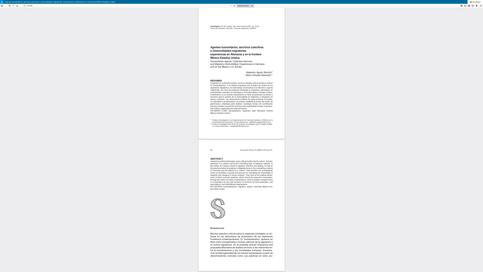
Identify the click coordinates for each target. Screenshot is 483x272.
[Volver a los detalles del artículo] (2, 2)
